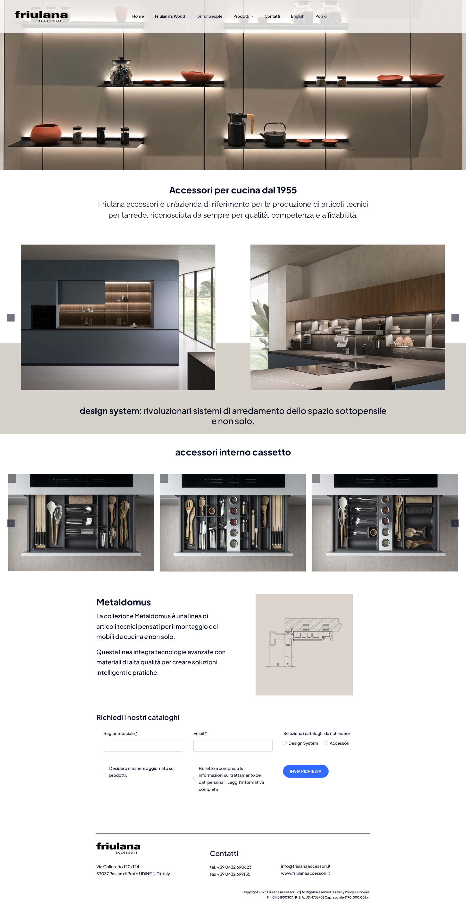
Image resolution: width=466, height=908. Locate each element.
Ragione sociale (120, 733)
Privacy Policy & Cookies (351, 892)
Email (200, 733)
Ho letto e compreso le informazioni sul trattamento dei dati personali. (231, 779)
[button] (11, 318)
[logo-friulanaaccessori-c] (125, 840)
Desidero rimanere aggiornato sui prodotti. (142, 772)
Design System (303, 743)
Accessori (339, 743)
